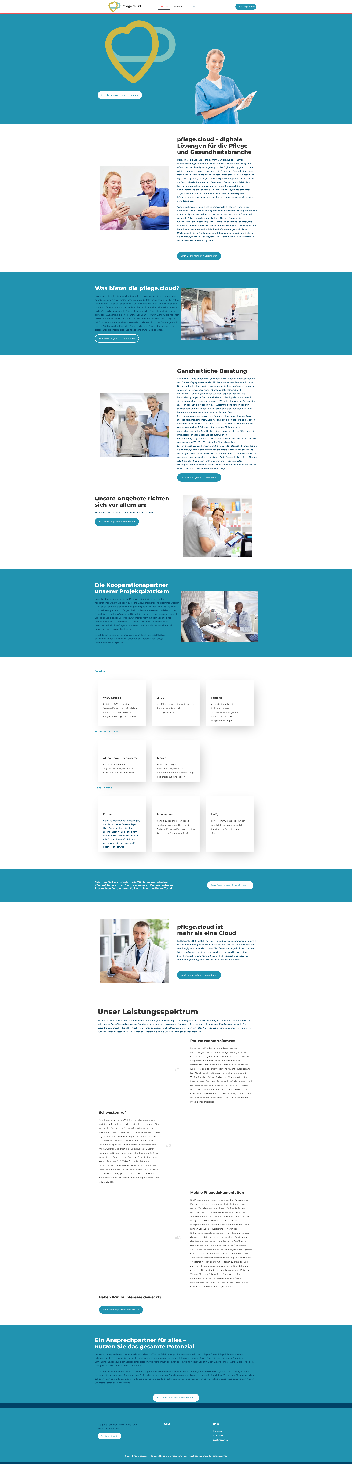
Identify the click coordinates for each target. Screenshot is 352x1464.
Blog (193, 6)
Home (164, 6)
